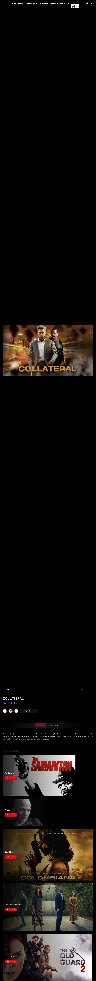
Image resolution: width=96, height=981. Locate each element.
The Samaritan (10, 773)
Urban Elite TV (31, 4)
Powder (7, 810)
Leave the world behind (13, 905)
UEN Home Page (18, 4)
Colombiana (9, 852)
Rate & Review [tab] (53, 725)
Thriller (14, 703)
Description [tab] (40, 725)
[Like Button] (10, 711)
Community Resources (59, 4)
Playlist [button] (27, 711)
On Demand (43, 4)
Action (6, 703)
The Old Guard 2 (10, 957)
